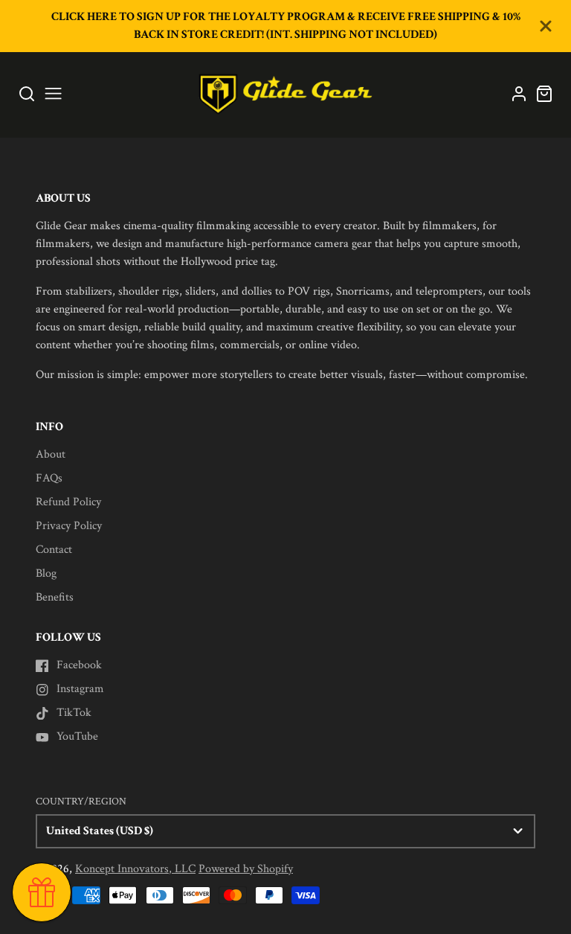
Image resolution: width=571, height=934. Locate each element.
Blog (46, 573)
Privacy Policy (69, 526)
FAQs (49, 478)
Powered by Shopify (246, 869)
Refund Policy (68, 502)
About (50, 454)
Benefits (55, 597)
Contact (54, 549)
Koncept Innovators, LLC (135, 869)
